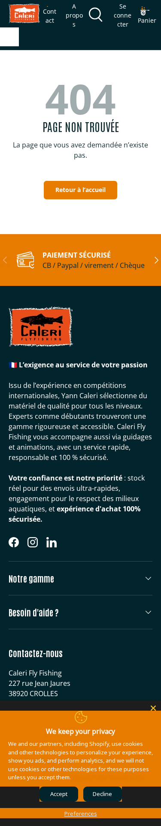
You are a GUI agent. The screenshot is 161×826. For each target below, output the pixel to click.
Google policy (127, 777)
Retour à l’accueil (80, 190)
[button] (147, 15)
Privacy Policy (89, 777)
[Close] (153, 708)
